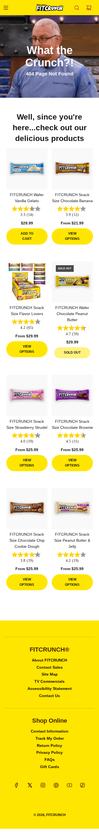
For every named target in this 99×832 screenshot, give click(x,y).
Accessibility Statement (50, 688)
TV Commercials (49, 681)
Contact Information (49, 731)
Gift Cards (49, 767)
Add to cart (27, 236)
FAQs (50, 759)
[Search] (77, 8)
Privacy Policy (49, 752)
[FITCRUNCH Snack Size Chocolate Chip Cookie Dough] (27, 508)
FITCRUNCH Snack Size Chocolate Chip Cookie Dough (27, 540)
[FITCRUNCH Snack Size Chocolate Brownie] (72, 395)
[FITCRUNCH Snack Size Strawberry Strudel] (27, 395)
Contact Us (49, 695)
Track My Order (49, 738)
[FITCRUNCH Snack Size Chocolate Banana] (72, 168)
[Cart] (89, 8)
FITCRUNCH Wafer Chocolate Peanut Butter (72, 313)
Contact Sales (50, 667)
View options (72, 236)
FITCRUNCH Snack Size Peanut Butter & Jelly (72, 540)
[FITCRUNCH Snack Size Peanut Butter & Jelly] (72, 508)
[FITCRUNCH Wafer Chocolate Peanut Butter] (72, 281)
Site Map (50, 674)
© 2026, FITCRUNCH (50, 815)
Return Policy (49, 745)
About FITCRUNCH (49, 660)
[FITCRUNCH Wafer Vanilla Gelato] (27, 168)
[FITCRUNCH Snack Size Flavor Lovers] (27, 281)
